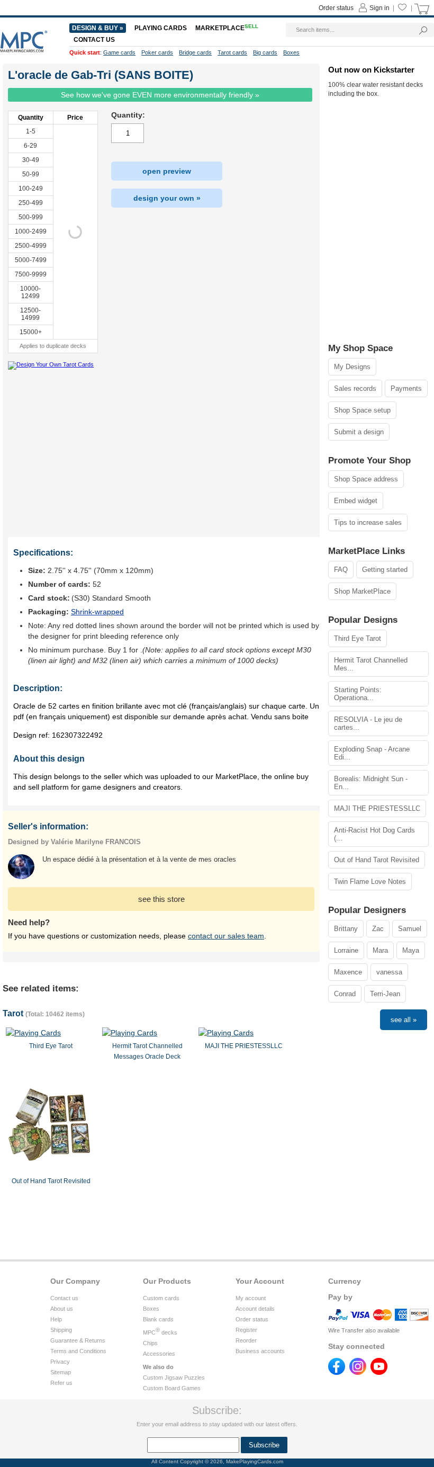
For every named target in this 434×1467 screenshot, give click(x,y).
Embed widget (355, 501)
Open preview (166, 171)
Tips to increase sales (368, 522)
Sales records (355, 388)
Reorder (246, 1340)
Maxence (348, 972)
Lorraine (346, 950)
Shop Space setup (362, 410)
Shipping (61, 1330)
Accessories (159, 1353)
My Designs (352, 367)
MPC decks (160, 1332)
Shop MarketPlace (362, 591)
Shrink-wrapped (97, 611)
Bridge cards (195, 52)
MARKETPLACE (226, 28)
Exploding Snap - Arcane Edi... (372, 753)
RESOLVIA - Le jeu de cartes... (368, 723)
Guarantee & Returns (77, 1340)
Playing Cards (160, 28)
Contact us (64, 1298)
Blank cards (158, 1319)
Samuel (409, 929)
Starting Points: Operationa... (358, 694)
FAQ (341, 570)
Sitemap (60, 1372)
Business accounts (260, 1351)
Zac (378, 929)
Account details (255, 1308)
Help (56, 1319)
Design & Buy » (97, 28)
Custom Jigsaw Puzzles (174, 1377)
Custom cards (161, 1298)
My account (251, 1298)
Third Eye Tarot (357, 638)
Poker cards (157, 52)
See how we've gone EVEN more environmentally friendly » (160, 95)
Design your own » (167, 198)
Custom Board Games (172, 1388)
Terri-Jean (385, 994)
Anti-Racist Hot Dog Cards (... (374, 834)
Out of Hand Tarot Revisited (376, 860)
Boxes (151, 1308)
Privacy (60, 1361)
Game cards (119, 52)
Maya (410, 950)
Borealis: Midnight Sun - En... (371, 783)
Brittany (346, 929)
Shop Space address (366, 479)
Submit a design (359, 432)
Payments (406, 388)
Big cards (265, 52)
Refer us (61, 1383)
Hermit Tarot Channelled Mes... (371, 664)
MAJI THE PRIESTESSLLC (377, 808)
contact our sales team (226, 936)
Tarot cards (232, 52)
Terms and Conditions (78, 1351)
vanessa (389, 972)
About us (61, 1308)
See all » (404, 1020)
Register (246, 1330)
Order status (252, 1319)
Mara (380, 950)
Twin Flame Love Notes (370, 881)
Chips (150, 1343)
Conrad (345, 994)
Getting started (385, 570)
